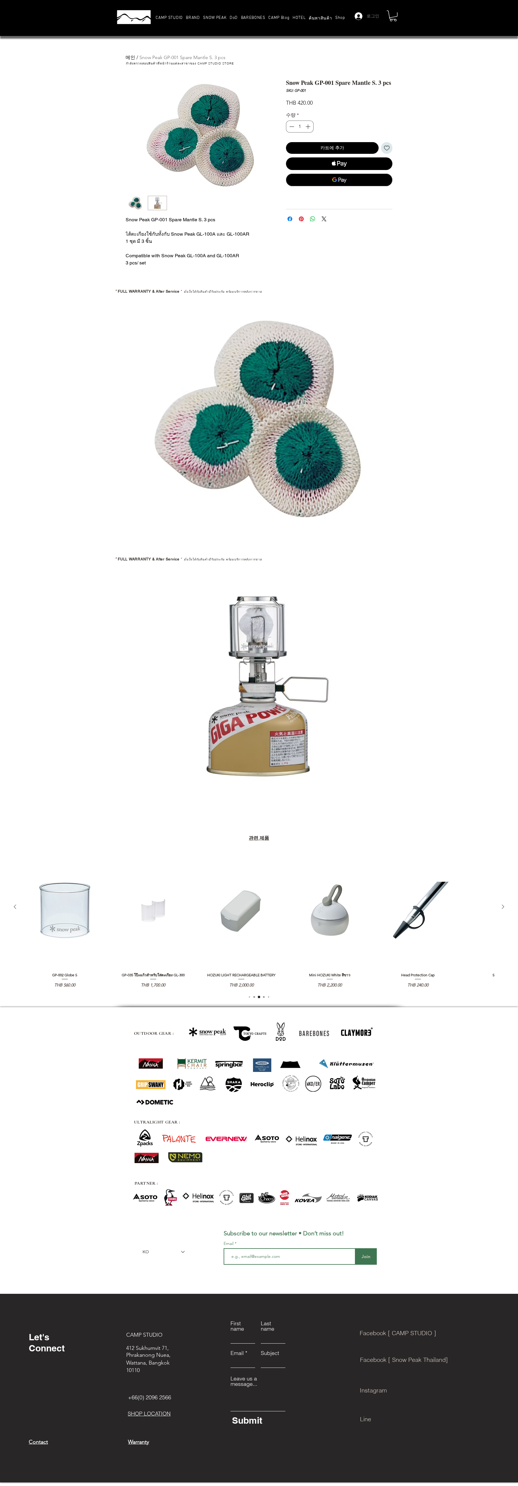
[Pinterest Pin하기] (301, 218)
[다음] (503, 906)
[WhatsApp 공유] (312, 218)
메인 (130, 57)
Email (229, 1243)
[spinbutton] (299, 126)
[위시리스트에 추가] (387, 148)
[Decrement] (291, 126)
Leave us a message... (244, 1381)
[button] (192, 17)
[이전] (15, 906)
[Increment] (308, 126)
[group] (259, 920)
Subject (270, 1353)
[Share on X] (324, 218)
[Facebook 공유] (289, 218)
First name (237, 1326)
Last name (267, 1326)
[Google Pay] (339, 180)
